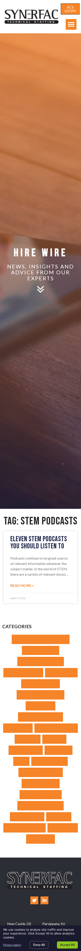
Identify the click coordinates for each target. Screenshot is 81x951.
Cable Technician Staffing (40, 661)
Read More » (22, 585)
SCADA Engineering (40, 783)
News (21, 761)
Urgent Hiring (40, 839)
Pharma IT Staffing (49, 761)
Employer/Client (61, 672)
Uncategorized (62, 828)
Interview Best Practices (40, 717)
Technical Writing (27, 817)
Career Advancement (23, 672)
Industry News (40, 706)
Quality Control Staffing (40, 772)
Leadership (54, 739)
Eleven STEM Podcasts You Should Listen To (38, 543)
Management (58, 750)
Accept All (67, 945)
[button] (71, 24)
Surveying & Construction (40, 805)
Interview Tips (18, 728)
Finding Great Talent (40, 684)
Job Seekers (27, 739)
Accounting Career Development (40, 639)
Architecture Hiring (40, 650)
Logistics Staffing (25, 750)
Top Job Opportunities (24, 828)
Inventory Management (56, 728)
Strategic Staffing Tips (40, 794)
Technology (59, 817)
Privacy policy (12, 945)
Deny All (39, 945)
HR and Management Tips (40, 695)
